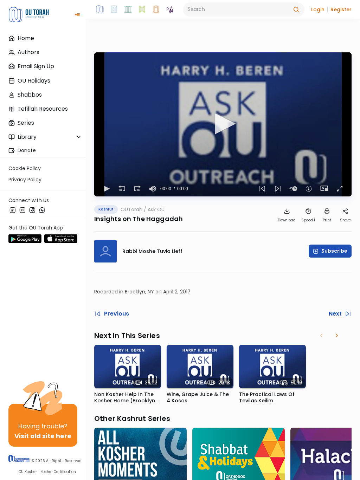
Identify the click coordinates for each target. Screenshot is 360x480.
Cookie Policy (24, 168)
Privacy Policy (24, 179)
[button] (317, 9)
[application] (223, 124)
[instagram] (22, 210)
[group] (152, 188)
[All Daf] (156, 9)
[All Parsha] (142, 9)
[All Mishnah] (114, 9)
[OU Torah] (99, 9)
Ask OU (156, 209)
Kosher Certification (58, 471)
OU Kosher (28, 471)
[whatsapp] (42, 210)
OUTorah (131, 209)
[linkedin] (12, 210)
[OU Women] (170, 9)
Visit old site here (42, 436)
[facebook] (32, 210)
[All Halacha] (128, 9)
